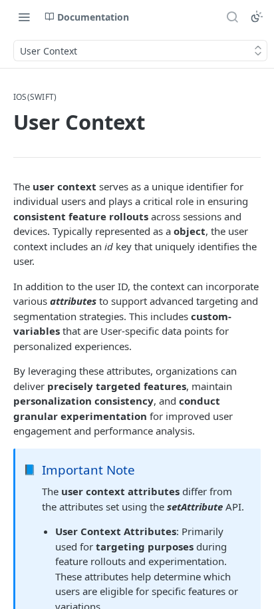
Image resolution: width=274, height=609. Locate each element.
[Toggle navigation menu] (24, 16)
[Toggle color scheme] (256, 16)
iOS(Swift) (35, 97)
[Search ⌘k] (232, 16)
